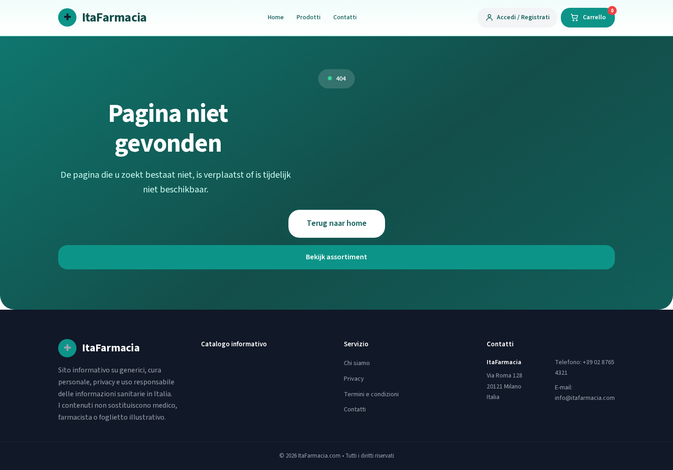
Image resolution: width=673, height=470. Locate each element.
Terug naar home (337, 223)
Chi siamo (357, 363)
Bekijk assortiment (336, 257)
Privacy (354, 378)
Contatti (345, 17)
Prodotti (308, 17)
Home (276, 17)
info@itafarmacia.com (585, 398)
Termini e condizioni (371, 394)
